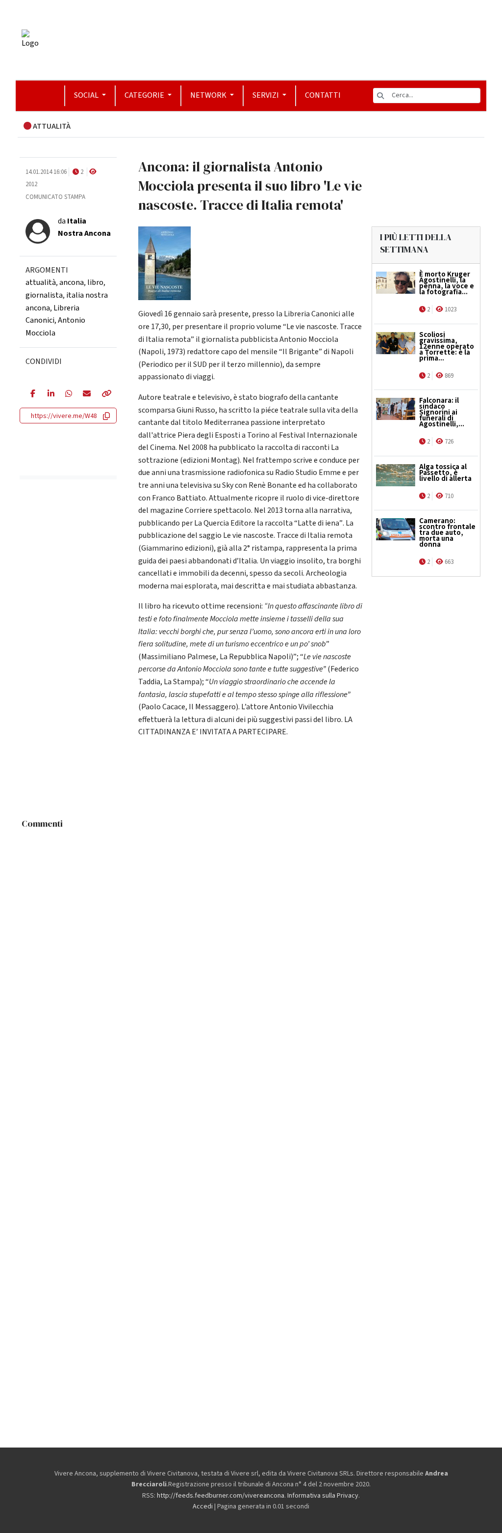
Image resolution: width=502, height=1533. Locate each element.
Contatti (323, 95)
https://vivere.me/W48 (64, 416)
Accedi (203, 1506)
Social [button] (87, 95)
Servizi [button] (266, 95)
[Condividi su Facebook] (31, 394)
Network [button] (209, 95)
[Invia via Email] (84, 394)
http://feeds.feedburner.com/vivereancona (220, 1496)
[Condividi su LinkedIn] (49, 394)
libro (95, 282)
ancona (71, 282)
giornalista (44, 295)
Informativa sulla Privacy (322, 1496)
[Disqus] (251, 956)
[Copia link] (104, 394)
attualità (40, 282)
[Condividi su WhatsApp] (66, 394)
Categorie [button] (145, 95)
